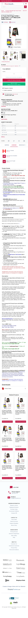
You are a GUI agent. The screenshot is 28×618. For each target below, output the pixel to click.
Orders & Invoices (14, 521)
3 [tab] (16, 49)
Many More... (4, 119)
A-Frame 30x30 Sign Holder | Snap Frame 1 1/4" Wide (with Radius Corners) (7, 440)
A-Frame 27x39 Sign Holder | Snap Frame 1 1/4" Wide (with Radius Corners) (7, 412)
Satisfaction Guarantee (14, 545)
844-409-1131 (9, 1)
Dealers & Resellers (14, 523)
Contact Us (24, 1)
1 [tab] (12, 49)
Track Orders (14, 519)
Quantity (4, 71)
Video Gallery (14, 535)
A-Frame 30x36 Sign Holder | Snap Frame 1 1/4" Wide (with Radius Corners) (20, 440)
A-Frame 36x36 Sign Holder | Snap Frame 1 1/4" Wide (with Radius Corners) (7, 467)
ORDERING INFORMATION (14, 503)
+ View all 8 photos (5, 61)
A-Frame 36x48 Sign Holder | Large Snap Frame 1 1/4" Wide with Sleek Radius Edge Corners (20, 468)
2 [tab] (14, 49)
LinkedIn (18, 612)
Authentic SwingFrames (14, 533)
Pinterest (14, 612)
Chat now (14, 94)
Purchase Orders (14, 509)
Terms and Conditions (14, 549)
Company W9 (14, 513)
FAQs (14, 537)
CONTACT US (14, 517)
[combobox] (14, 7)
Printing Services (14, 531)
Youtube (23, 612)
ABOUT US (14, 542)
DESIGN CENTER (14, 529)
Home (2, 10)
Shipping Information (14, 507)
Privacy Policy (14, 547)
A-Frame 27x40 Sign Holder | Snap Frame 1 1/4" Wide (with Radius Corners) (20, 412)
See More (3, 106)
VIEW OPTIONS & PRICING (7, 421)
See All (3, 136)
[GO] (25, 7)
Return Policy (14, 525)
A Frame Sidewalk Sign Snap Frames (13, 10)
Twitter (9, 612)
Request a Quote (14, 505)
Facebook (5, 612)
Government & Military (14, 511)
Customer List (14, 543)
